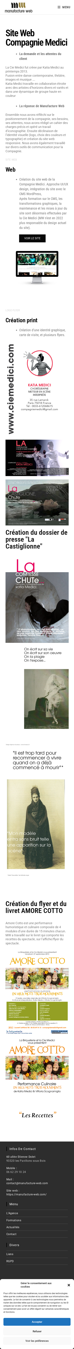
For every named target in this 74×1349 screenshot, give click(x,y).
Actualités (12, 1227)
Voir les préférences (37, 1340)
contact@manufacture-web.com (27, 1183)
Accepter (37, 1321)
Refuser (37, 1331)
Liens (9, 1254)
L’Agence (12, 1213)
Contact (11, 1234)
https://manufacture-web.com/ (26, 1194)
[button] (69, 1285)
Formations (13, 1220)
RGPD (10, 1261)
